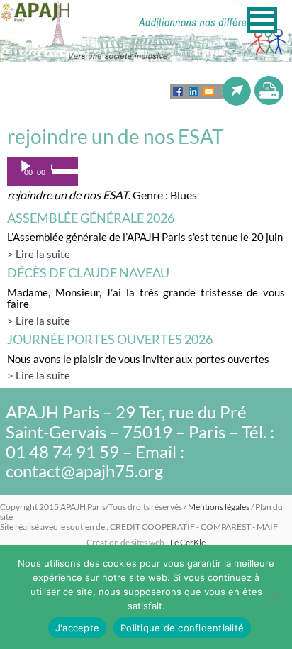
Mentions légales (218, 506)
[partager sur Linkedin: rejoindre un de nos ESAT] (193, 91)
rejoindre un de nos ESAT (115, 136)
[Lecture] (25, 167)
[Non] (274, 597)
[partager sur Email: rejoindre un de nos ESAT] (208, 91)
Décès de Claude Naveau (88, 272)
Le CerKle (188, 542)
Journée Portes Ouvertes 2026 (110, 339)
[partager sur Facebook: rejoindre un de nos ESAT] (178, 91)
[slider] (61, 170)
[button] (262, 20)
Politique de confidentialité (182, 627)
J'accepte (77, 627)
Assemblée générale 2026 (90, 218)
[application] (42, 171)
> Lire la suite (38, 254)
